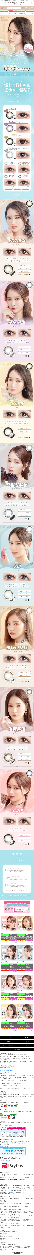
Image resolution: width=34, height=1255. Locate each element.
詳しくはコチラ (4, 1250)
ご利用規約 (8, 1041)
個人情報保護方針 (25, 1041)
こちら (11, 1192)
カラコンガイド (25, 1037)
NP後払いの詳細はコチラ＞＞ (7, 1125)
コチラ (19, 1088)
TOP (2, 13)
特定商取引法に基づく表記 (8, 1045)
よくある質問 (8, 1037)
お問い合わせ (17, 1049)
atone (27, 1143)
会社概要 (25, 1045)
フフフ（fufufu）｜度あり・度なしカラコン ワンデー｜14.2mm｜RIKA (19, 13)
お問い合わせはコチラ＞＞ (6, 1239)
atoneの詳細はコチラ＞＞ (6, 1146)
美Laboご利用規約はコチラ (6, 1070)
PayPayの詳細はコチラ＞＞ (6, 1160)
